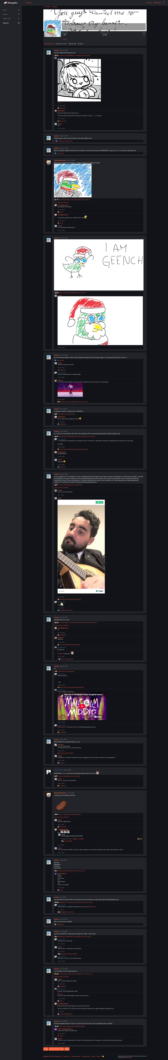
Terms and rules (75, 1056)
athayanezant (62, 452)
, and (70, 485)
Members (6, 23)
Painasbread (61, 416)
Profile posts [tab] (50, 44)
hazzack (60, 380)
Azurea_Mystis (62, 873)
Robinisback (61, 110)
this (65, 773)
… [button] (60, 1049)
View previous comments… (62, 202)
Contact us (66, 1056)
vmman (56, 50)
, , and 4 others (74, 55)
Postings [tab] (73, 44)
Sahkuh (60, 490)
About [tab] (81, 44)
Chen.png (60, 744)
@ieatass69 (61, 653)
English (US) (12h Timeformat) (53, 1056)
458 (64, 35)
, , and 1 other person (74, 401)
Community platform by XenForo (132, 1056)
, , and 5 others (74, 199)
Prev (46, 1049)
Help (93, 1056)
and (65, 141)
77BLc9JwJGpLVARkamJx (65, 1029)
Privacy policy (86, 1056)
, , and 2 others (72, 292)
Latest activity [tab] (62, 44)
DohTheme (129, 1057)
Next (66, 1049)
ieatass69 (60, 637)
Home (5, 10)
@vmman (60, 994)
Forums (5, 14)
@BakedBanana (62, 727)
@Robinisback (91, 906)
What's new (6, 18)
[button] (9, 14)
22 (62, 1049)
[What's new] (163, 2)
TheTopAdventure (60, 160)
